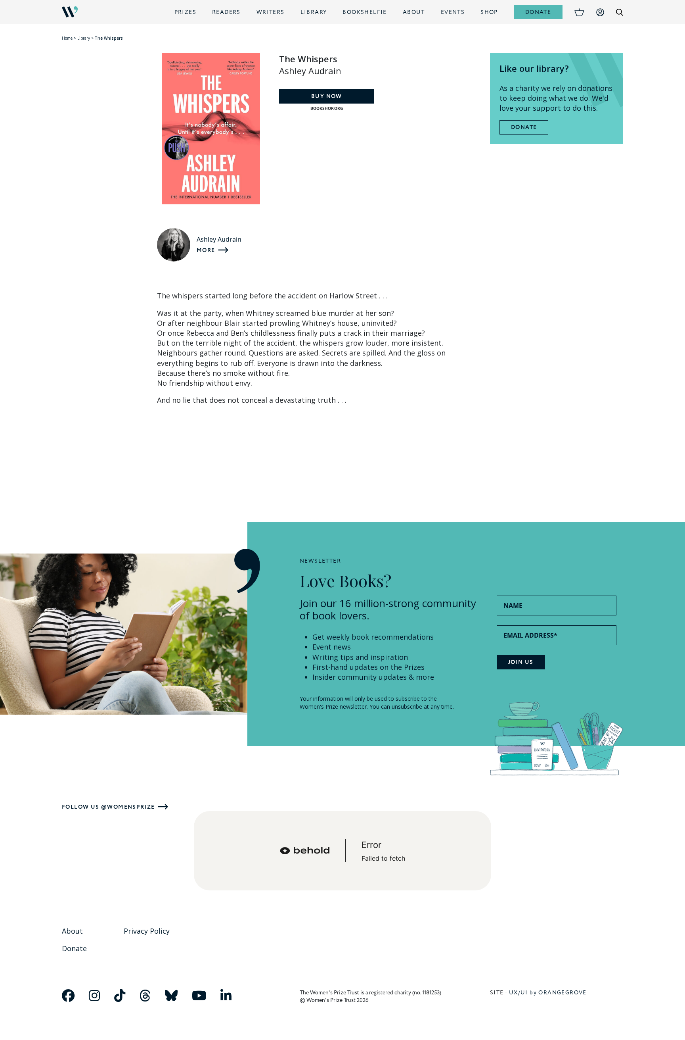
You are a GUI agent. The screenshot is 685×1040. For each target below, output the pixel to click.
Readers (226, 12)
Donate (538, 12)
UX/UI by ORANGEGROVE (548, 992)
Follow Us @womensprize (108, 807)
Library (313, 12)
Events (453, 12)
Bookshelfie (364, 12)
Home (67, 38)
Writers (270, 12)
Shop (489, 12)
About (414, 12)
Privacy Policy (147, 931)
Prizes (185, 12)
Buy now (326, 96)
